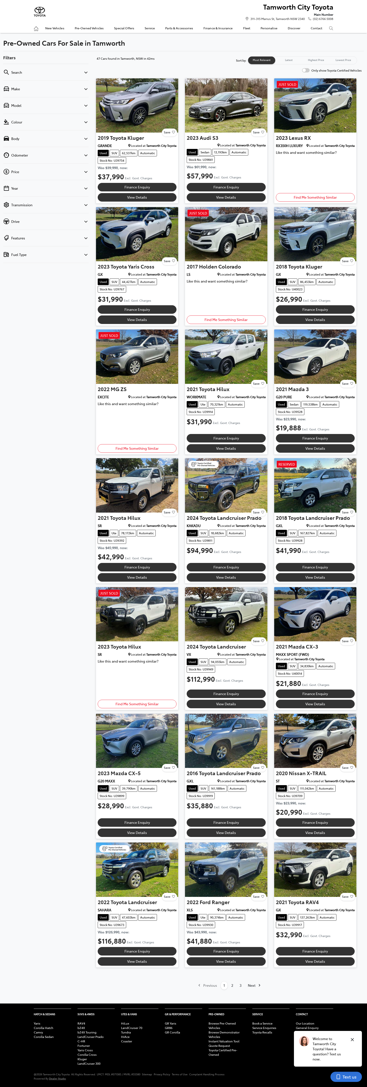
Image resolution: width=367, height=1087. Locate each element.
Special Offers (124, 28)
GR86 (168, 1028)
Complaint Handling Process (206, 1074)
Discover (294, 28)
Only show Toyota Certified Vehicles (336, 70)
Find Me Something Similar (315, 197)
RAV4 (81, 1023)
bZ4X (81, 1028)
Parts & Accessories (179, 28)
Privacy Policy (162, 1074)
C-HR (81, 1041)
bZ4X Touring (87, 1032)
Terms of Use (180, 1074)
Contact (316, 28)
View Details (137, 197)
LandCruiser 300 (89, 1063)
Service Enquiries (264, 1028)
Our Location (305, 1023)
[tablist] (302, 60)
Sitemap (147, 1074)
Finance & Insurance (218, 28)
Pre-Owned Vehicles (89, 28)
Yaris (37, 1023)
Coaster (126, 1041)
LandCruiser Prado (91, 1037)
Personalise (269, 28)
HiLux (125, 1023)
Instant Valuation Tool (224, 1041)
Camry (38, 1032)
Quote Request (219, 1045)
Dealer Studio (57, 1078)
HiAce (125, 1037)
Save (167, 132)
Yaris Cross (85, 1050)
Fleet (246, 28)
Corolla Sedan (44, 1037)
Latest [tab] (289, 60)
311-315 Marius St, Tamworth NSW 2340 (277, 19)
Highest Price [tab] (316, 60)
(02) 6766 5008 (323, 19)
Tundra (126, 1032)
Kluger (82, 1059)
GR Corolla (172, 1032)
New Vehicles (54, 28)
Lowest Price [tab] (343, 60)
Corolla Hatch (43, 1028)
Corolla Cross (87, 1054)
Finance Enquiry (137, 187)
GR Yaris (170, 1023)
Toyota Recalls (262, 1032)
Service (150, 28)
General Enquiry (307, 1028)
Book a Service (262, 1023)
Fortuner (84, 1045)
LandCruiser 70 (131, 1028)
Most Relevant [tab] (262, 60)
